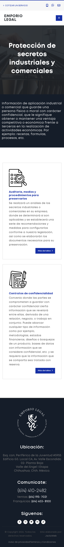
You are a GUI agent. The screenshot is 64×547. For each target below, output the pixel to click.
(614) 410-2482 (32, 491)
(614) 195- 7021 (38, 497)
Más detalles (44, 251)
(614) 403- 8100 (41, 501)
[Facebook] (19, 522)
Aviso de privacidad (19, 542)
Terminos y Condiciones (43, 542)
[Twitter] (31, 522)
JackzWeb (51, 536)
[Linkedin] (37, 522)
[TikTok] (43, 522)
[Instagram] (25, 522)
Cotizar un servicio (16, 6)
